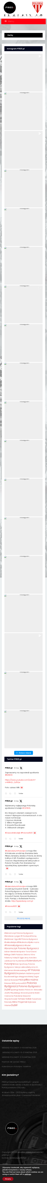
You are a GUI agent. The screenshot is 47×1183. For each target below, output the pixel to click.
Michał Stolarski (11, 980)
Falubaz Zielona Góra (25, 954)
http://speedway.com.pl (22, 901)
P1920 (20, 980)
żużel (14, 1005)
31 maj (16, 768)
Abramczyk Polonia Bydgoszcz (21, 948)
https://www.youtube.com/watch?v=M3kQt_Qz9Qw (20, 781)
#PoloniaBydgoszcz (14, 945)
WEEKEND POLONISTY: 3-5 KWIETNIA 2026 (19, 1057)
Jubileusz (8, 961)
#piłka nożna (33, 942)
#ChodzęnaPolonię (28, 936)
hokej (15, 958)
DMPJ (13, 954)
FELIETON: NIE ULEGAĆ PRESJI (13, 1062)
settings (28, 1174)
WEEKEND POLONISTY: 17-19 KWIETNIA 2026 (19, 1047)
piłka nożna (31, 979)
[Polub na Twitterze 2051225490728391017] (15, 839)
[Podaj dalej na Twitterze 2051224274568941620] (11, 874)
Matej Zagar (33, 976)
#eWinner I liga (11, 939)
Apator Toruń (25, 951)
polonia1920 (21, 983)
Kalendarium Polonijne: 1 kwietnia (16, 1066)
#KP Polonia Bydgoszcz (28, 939)
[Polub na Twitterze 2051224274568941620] (15, 874)
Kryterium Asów (24, 973)
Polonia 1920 (9, 983)
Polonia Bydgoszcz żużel (22, 988)
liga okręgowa (21, 976)
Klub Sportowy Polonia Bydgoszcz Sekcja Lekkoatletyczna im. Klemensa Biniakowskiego (21, 967)
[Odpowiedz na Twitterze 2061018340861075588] (6, 793)
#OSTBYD (26, 808)
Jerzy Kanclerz (30, 957)
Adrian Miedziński (11, 951)
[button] (23, 73)
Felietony (8, 958)
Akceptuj (8, 1179)
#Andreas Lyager (12, 936)
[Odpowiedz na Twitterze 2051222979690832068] (6, 912)
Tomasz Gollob (24, 999)
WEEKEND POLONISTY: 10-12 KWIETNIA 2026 (19, 1052)
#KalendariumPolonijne (15, 851)
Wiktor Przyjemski (19, 1002)
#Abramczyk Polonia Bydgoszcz (18, 933)
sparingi (14, 989)
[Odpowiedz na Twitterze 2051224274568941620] (6, 874)
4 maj (16, 801)
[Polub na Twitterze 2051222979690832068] (15, 912)
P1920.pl (9, 768)
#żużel (27, 945)
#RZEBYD (9, 775)
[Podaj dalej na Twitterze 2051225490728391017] (11, 839)
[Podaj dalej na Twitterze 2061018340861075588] (11, 793)
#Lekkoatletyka (10, 942)
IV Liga (21, 957)
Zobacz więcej (25, 753)
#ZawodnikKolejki (12, 833)
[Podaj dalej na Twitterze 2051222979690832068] (11, 912)
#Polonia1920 (27, 833)
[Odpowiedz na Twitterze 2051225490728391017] (6, 839)
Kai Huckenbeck (19, 961)
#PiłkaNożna (22, 942)
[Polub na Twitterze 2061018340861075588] (15, 793)
